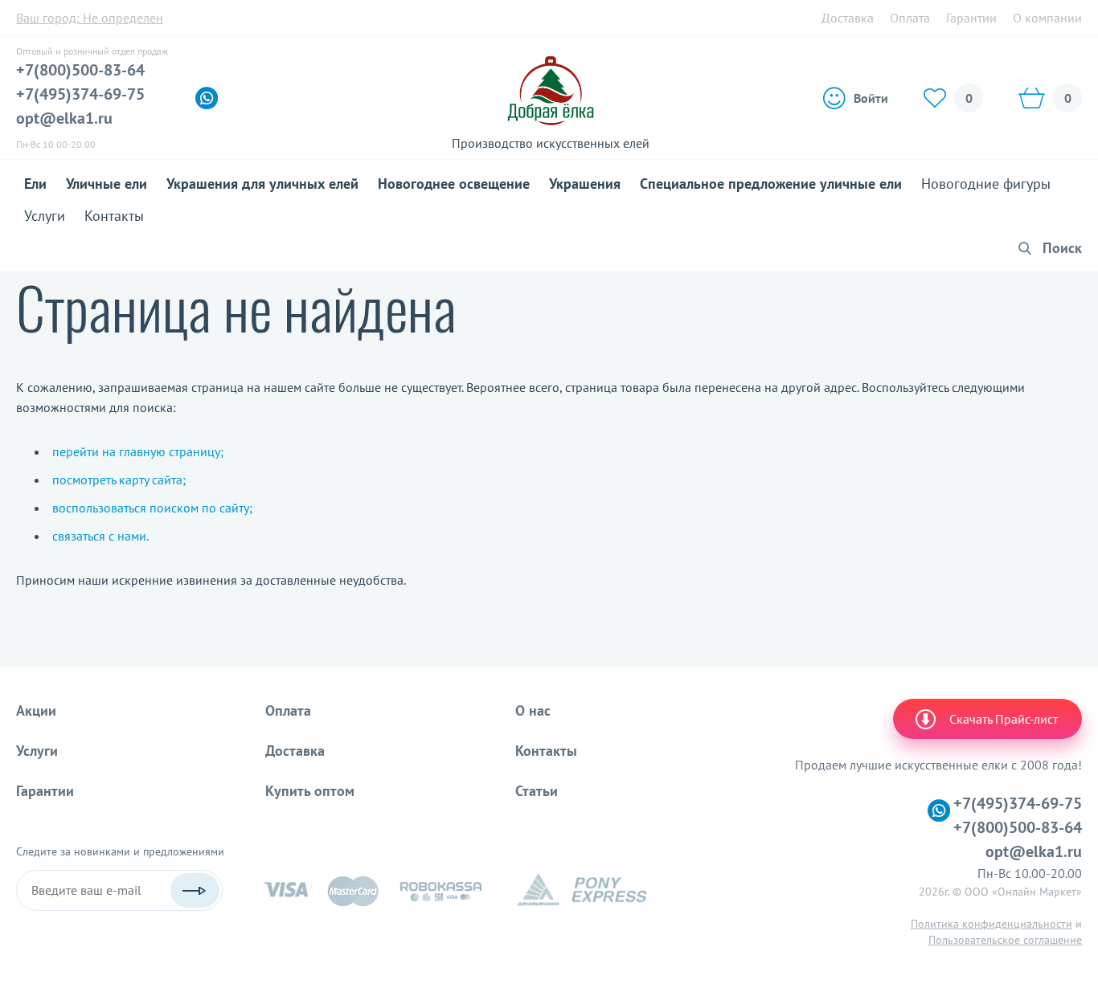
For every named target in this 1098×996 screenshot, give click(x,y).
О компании (1047, 18)
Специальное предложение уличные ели (771, 183)
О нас (533, 710)
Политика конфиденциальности (991, 923)
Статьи (536, 791)
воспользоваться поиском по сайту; (152, 508)
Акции (36, 710)
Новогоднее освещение (454, 183)
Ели (35, 183)
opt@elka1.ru (64, 118)
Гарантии (971, 18)
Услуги (44, 215)
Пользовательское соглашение (1005, 940)
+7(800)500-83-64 (80, 69)
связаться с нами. (100, 536)
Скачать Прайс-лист (1003, 719)
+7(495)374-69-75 (80, 94)
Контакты (114, 215)
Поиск (1062, 248)
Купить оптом (309, 791)
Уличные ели (106, 183)
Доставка (847, 18)
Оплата (910, 18)
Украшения (585, 183)
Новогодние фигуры (986, 183)
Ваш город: (89, 18)
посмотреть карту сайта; (119, 479)
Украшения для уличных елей (262, 183)
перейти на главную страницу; (137, 451)
